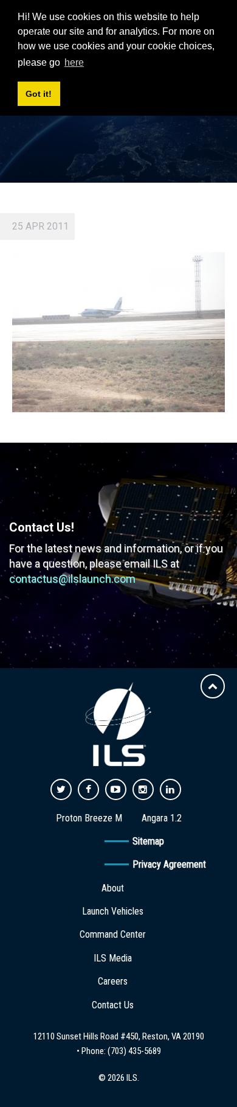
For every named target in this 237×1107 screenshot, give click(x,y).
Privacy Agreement (169, 864)
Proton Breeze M (89, 818)
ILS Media (113, 958)
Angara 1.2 (162, 818)
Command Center (113, 934)
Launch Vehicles (112, 911)
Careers (113, 981)
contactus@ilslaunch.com (72, 578)
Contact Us (113, 1005)
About (112, 888)
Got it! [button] (39, 94)
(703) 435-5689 (134, 1051)
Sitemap (148, 841)
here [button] (74, 62)
